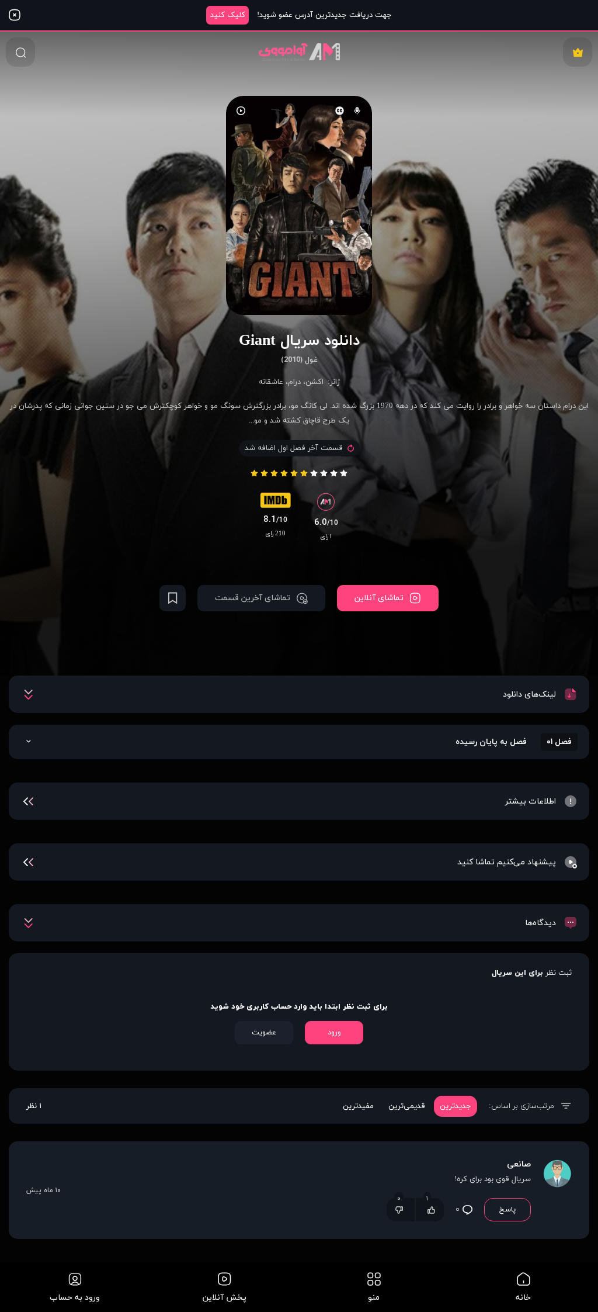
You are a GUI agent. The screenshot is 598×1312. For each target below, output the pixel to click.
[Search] (20, 52)
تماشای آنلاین (379, 598)
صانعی (519, 1164)
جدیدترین (455, 1106)
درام (294, 382)
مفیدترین (358, 1106)
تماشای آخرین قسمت (252, 598)
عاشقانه (271, 382)
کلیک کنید (227, 15)
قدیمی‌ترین (406, 1106)
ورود (334, 1032)
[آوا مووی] (299, 51)
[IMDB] (275, 503)
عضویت (264, 1032)
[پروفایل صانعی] (557, 1190)
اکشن (314, 382)
